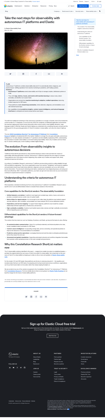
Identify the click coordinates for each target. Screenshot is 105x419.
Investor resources (86, 357)
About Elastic (37, 357)
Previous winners (85, 372)
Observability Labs (91, 11)
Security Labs (79, 11)
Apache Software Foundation (55, 406)
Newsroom (36, 364)
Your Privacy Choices (62, 409)
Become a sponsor (86, 376)
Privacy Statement (26, 401)
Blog (6, 11)
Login (99, 1)
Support (87, 1)
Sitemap (33, 401)
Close (77, 55)
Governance (84, 359)
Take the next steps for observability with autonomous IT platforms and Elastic (85, 21)
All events (83, 379)
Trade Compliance (59, 379)
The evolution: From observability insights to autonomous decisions (85, 27)
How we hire (36, 376)
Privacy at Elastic (58, 376)
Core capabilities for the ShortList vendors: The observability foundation (85, 38)
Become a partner (59, 364)
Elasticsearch (77, 328)
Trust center (57, 374)
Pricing (51, 6)
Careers (35, 372)
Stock (82, 364)
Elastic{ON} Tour (85, 374)
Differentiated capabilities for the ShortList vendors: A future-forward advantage (87, 45)
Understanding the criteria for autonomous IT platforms (84, 32)
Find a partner (58, 357)
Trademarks (11, 401)
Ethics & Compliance (59, 381)
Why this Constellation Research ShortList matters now (85, 51)
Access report (36, 1)
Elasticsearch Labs (67, 11)
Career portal (36, 374)
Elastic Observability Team (13, 28)
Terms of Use (18, 401)
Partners (81, 1)
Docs (55, 6)
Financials (83, 361)
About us (75, 1)
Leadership (36, 359)
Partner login (57, 359)
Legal (55, 372)
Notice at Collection (51, 409)
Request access (58, 361)
